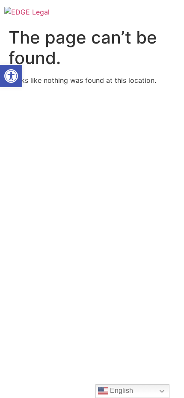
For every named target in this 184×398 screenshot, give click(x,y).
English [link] (120, 390)
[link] (11, 76)
